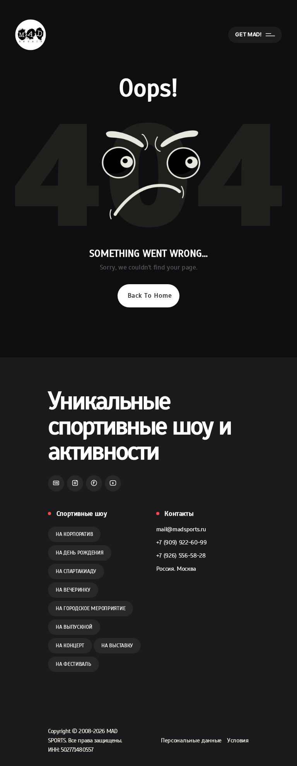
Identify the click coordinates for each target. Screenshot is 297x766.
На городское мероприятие (90, 608)
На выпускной (74, 627)
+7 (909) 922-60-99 (181, 542)
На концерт (70, 645)
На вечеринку (73, 590)
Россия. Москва (176, 569)
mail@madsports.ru (181, 529)
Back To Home (150, 295)
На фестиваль (73, 664)
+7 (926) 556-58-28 (181, 556)
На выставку (117, 645)
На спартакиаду (76, 571)
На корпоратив (74, 534)
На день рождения (80, 552)
